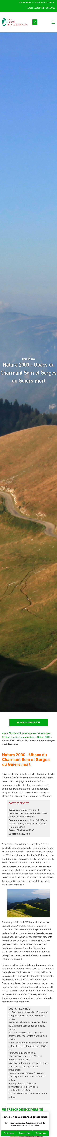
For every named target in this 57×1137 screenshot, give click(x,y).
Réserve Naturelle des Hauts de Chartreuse (37, 3)
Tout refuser (9, 1133)
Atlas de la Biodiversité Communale (41, 8)
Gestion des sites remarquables (18, 737)
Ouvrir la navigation (28, 722)
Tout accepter (41, 1133)
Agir (4, 733)
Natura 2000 (43, 737)
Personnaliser (24, 1133)
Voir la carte (34, 22)
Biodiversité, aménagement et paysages (29, 733)
